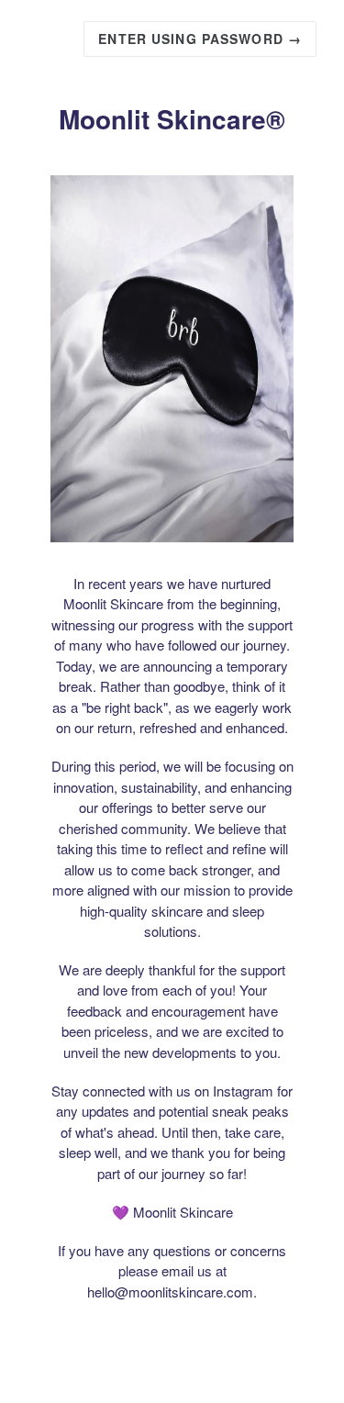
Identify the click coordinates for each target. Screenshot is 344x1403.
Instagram (243, 1090)
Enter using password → (200, 38)
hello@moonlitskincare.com (170, 1291)
